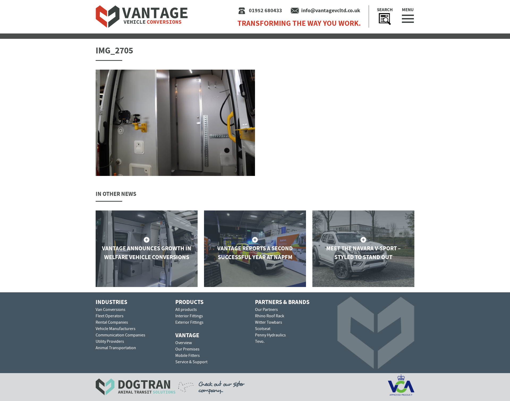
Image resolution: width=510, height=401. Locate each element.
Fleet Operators (110, 316)
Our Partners (266, 309)
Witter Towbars (268, 322)
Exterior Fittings (189, 322)
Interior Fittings (189, 316)
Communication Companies (120, 335)
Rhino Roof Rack (269, 316)
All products (186, 309)
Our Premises (187, 349)
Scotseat (262, 328)
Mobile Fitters (187, 355)
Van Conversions (110, 309)
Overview (183, 342)
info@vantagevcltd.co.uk (330, 10)
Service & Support (191, 362)
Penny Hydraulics (270, 335)
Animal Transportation (116, 348)
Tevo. (260, 341)
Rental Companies (112, 322)
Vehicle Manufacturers (115, 328)
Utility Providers (110, 341)
